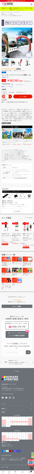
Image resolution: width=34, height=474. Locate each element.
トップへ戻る (16, 371)
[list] (17, 43)
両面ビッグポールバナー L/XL (27, 234)
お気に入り (30, 472)
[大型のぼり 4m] (6, 226)
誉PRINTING (8, 455)
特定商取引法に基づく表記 (15, 460)
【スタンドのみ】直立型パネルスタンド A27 (16, 235)
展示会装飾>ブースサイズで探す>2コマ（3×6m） (12, 159)
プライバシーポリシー (14, 458)
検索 (9, 473)
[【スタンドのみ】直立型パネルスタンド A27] (17, 226)
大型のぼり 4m (5, 234)
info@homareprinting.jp (7, 394)
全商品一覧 (6, 153)
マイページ (22, 472)
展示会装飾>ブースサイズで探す (10, 158)
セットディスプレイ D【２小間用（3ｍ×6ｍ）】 (12, 15)
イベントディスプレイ (8, 150)
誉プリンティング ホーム (7, 12)
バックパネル (16, 12)
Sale (5, 149)
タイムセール (7, 151)
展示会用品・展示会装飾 (8, 157)
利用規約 (23, 458)
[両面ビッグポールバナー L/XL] (27, 226)
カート (15, 473)
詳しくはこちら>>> (18, 10)
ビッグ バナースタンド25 (18, 170)
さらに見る (17, 211)
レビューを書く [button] (17, 306)
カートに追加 (22, 96)
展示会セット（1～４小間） (7, 14)
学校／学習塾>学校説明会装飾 (9, 155)
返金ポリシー (5, 458)
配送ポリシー (5, 460)
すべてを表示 (28, 218)
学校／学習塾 (7, 154)
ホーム (3, 149)
